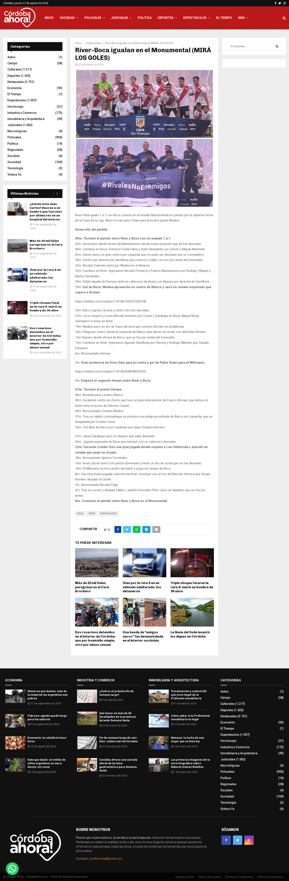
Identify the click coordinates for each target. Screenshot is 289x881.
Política (144, 17)
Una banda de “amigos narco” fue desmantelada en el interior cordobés (143, 636)
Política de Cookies (209, 877)
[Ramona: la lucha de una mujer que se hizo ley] (159, 742)
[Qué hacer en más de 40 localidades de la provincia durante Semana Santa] (87, 718)
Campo (12, 63)
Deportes (165, 17)
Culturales (14, 69)
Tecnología (15, 168)
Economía (14, 88)
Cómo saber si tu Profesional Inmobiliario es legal (190, 717)
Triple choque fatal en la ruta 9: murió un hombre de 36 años (192, 587)
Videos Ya (14, 174)
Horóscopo (15, 106)
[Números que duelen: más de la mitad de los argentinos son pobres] (15, 696)
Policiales (92, 17)
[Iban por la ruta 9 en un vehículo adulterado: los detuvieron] (17, 274)
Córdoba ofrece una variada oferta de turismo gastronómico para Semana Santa (118, 765)
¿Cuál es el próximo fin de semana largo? (116, 693)
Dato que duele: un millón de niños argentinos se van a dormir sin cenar (47, 763)
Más (241, 17)
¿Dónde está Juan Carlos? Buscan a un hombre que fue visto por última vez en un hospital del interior (46, 211)
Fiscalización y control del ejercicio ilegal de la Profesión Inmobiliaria (188, 695)
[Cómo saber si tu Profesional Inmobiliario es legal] (159, 720)
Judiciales (119, 17)
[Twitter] (237, 840)
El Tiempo (224, 17)
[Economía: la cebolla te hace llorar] (15, 742)
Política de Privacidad (269, 877)
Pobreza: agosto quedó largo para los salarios (47, 717)
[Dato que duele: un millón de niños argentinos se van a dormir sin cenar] (15, 764)
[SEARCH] (277, 46)
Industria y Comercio (22, 112)
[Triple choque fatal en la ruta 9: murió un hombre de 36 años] (17, 307)
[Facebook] (226, 840)
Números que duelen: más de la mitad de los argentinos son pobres (48, 695)
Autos (11, 57)
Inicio (49, 17)
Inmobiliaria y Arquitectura (25, 119)
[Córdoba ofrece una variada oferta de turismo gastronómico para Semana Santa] (87, 764)
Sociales (13, 156)
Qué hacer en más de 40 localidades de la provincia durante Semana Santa (117, 717)
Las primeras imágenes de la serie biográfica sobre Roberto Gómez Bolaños (190, 763)
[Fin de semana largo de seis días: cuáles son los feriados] (87, 742)
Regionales (15, 149)
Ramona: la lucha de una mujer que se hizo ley (187, 739)
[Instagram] (249, 840)
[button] (12, 868)
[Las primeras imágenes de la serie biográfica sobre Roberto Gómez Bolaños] (159, 764)
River (92, 513)
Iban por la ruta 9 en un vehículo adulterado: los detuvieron (142, 587)
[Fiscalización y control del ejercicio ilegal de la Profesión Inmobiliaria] (159, 696)
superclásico (108, 513)
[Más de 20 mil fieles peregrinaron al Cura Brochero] (17, 245)
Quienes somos (185, 877)
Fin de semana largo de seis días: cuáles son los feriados (118, 739)
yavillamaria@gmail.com (105, 858)
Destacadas (15, 82)
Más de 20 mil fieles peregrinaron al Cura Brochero (92, 587)
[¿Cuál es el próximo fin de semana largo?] (87, 696)
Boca (80, 513)
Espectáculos (194, 17)
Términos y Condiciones (239, 877)
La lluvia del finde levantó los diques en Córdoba (190, 634)
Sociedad (67, 17)
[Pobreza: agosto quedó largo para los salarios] (15, 720)
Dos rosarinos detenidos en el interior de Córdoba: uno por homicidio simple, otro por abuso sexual (95, 638)
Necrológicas (17, 131)
